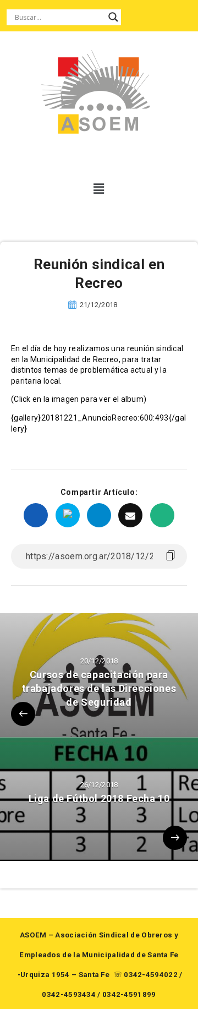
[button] (99, 188)
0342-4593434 (69, 994)
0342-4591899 (129, 994)
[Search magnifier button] (113, 17)
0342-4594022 (151, 974)
